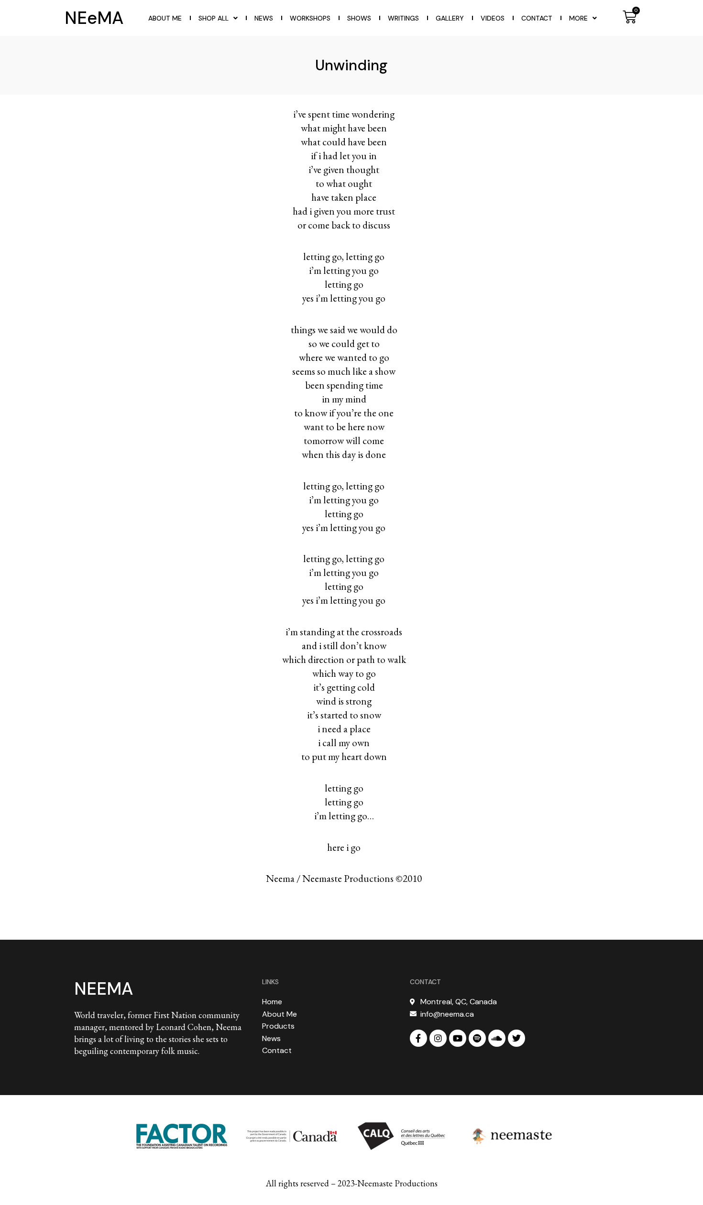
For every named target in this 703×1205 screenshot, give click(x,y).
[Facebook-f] (418, 1038)
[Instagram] (438, 1038)
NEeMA (94, 18)
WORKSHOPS (310, 18)
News (263, 18)
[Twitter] (516, 1038)
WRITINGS (403, 18)
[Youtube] (457, 1038)
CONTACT (425, 981)
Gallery (450, 18)
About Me (165, 18)
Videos (493, 18)
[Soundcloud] (496, 1038)
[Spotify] (477, 1038)
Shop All (213, 18)
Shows (359, 18)
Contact (536, 18)
